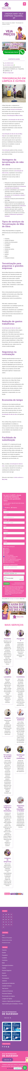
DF (3, 917)
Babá (3, 962)
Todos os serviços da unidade (8, 22)
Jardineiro (4, 980)
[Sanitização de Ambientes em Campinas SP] (20, 752)
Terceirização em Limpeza (8, 996)
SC (11, 924)
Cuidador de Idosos (6, 985)
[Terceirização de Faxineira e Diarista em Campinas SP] (7, 752)
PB (3, 922)
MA (11, 917)
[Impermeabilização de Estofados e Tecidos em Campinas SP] (20, 803)
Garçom (4, 973)
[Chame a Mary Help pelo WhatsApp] (14, 49)
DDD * (5, 525)
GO (8, 917)
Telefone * (5, 530)
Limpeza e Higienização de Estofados (13, 559)
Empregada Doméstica (7, 965)
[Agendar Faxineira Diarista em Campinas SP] (14, 33)
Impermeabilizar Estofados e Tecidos (20, 808)
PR (11, 922)
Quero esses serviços (8, 546)
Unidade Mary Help (8, 571)
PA (11, 919)
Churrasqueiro (5, 978)
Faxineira (7, 548)
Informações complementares (10, 564)
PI (8, 922)
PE (6, 922)
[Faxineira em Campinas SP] (7, 636)
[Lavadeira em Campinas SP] (7, 674)
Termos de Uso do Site (7, 940)
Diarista (4, 952)
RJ (3, 924)
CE (11, 914)
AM (6, 914)
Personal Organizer (6, 970)
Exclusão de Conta (6, 942)
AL (3, 914)
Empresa (15, 507)
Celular (5, 541)
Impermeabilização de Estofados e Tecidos (12, 1003)
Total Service (5, 988)
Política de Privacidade (7, 937)
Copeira (6, 553)
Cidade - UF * (6, 520)
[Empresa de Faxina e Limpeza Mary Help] (7, 5)
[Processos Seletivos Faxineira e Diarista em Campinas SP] (20, 715)
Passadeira (7, 549)
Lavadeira (7, 552)
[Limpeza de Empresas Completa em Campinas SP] (7, 855)
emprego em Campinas (14, 598)
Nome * (5, 509)
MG (3, 919)
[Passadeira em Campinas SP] (20, 636)
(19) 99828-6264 (8, 63)
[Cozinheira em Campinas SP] (20, 674)
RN (6, 924)
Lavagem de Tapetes (7, 998)
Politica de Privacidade (8, 595)
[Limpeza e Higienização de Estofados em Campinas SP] (7, 803)
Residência (7, 507)
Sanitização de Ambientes (10, 558)
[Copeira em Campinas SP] (7, 715)
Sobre (3, 935)
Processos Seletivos (9, 555)
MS (6, 919)
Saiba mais (7, 1017)
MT (8, 919)
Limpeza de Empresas (9, 562)
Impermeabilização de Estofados (12, 560)
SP (3, 927)
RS (8, 924)
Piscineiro (4, 975)
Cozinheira (7, 551)
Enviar (7, 583)
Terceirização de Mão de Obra (11, 556)
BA (8, 914)
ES (6, 917)
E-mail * (5, 515)
